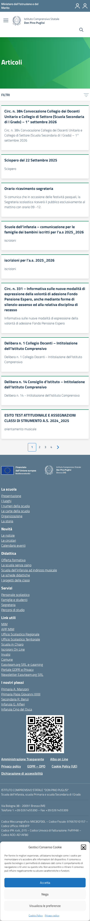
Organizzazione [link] (11, 516)
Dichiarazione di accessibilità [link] (22, 773)
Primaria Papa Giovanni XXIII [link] (20, 694)
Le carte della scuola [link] (15, 510)
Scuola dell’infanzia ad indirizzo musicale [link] (29, 570)
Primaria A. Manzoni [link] (15, 689)
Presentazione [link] (11, 495)
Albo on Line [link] (59, 759)
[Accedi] (85, 6)
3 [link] (45, 447)
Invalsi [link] (5, 654)
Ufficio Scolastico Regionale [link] (20, 634)
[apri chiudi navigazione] (5, 20)
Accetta (45, 882)
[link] (20, 6)
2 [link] (39, 447)
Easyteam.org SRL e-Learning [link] (22, 664)
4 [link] (51, 447)
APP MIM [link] (7, 629)
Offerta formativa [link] (13, 559)
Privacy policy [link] (52, 915)
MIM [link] (4, 624)
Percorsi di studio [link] (12, 609)
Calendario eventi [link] (13, 545)
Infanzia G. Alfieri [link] (13, 704)
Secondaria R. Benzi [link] (15, 699)
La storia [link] (7, 521)
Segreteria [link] (8, 604)
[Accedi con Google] (77, 6)
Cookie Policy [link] (36, 915)
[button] (83, 847)
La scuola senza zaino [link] (16, 565)
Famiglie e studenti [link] (14, 599)
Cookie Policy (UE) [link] (64, 766)
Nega (45, 894)
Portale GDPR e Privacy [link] (17, 669)
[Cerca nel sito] (81, 30)
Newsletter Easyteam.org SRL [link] (22, 674)
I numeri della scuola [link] (15, 505)
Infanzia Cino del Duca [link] (16, 709)
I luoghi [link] (6, 500)
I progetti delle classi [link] (15, 580)
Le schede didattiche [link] (15, 575)
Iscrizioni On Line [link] (13, 649)
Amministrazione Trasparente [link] (22, 759)
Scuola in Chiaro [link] (12, 644)
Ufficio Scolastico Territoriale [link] (20, 639)
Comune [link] (7, 659)
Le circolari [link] (8, 540)
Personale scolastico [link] (15, 594)
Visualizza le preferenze (45, 905)
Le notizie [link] (8, 535)
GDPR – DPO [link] (36, 766)
